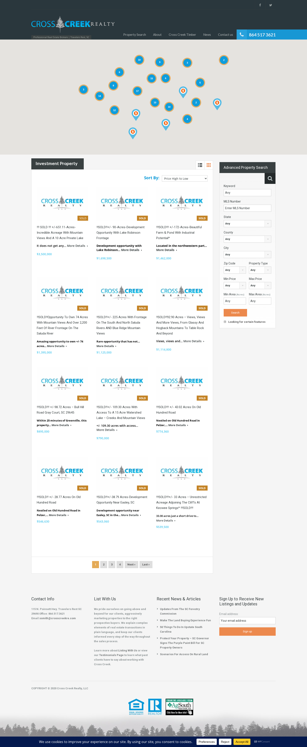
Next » (131, 564)
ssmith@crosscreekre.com (57, 618)
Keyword (229, 186)
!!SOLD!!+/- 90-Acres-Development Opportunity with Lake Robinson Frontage (120, 232)
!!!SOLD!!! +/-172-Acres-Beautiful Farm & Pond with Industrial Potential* (179, 232)
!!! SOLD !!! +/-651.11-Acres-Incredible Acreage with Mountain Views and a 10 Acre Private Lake (60, 232)
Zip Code (229, 263)
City (226, 248)
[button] (165, 125)
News (207, 34)
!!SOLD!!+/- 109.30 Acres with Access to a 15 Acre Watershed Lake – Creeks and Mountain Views (120, 412)
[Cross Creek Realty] (73, 26)
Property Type (258, 263)
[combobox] (247, 223)
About (157, 34)
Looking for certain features (246, 321)
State (227, 217)
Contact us (225, 34)
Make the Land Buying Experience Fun (185, 620)
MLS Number (232, 201)
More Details (76, 246)
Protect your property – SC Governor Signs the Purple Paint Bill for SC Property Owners (184, 643)
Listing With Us (127, 650)
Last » (146, 564)
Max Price (255, 279)
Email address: (228, 614)
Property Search (134, 34)
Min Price (230, 279)
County (228, 232)
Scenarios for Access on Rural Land (184, 654)
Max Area (259, 294)
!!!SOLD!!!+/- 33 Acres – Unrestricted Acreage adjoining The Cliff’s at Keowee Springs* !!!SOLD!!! (181, 502)
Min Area (234, 294)
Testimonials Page (111, 655)
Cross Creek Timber (182, 34)
